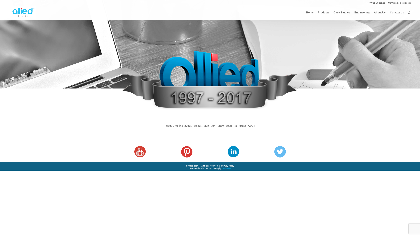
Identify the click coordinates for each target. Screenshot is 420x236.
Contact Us (397, 12)
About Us (380, 12)
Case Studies (342, 12)
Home (310, 12)
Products (323, 12)
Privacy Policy (227, 166)
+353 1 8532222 (377, 2)
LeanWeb (226, 168)
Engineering (362, 12)
